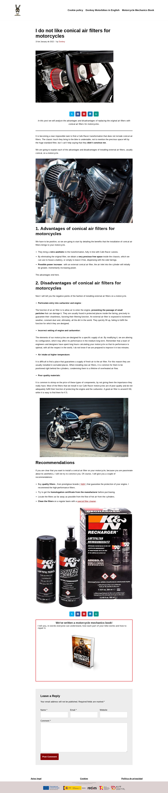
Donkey (62, 42)
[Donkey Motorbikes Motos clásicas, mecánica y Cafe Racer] (17, 10)
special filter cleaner (86, 501)
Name (43, 710)
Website (103, 710)
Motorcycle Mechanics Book (138, 10)
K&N (83, 484)
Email (73, 710)
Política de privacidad (132, 778)
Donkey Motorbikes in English (103, 10)
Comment (45, 721)
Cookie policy (75, 10)
